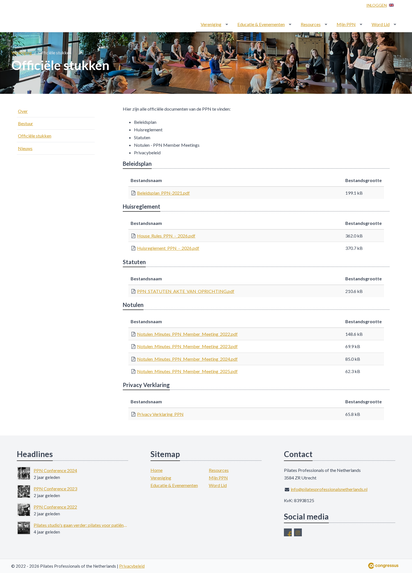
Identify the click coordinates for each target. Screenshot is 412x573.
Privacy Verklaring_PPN (160, 414)
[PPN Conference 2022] (24, 510)
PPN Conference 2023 (55, 488)
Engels (391, 5)
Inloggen (376, 5)
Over (23, 111)
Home (157, 470)
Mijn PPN (346, 24)
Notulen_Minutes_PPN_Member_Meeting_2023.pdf (187, 346)
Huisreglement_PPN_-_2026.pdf (168, 248)
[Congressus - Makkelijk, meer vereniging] (383, 566)
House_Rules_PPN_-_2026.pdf (166, 235)
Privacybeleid (132, 566)
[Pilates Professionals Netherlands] (44, 16)
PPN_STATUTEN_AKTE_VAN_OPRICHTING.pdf (185, 291)
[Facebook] (288, 532)
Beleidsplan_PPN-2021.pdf (163, 192)
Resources (311, 24)
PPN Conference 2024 (55, 470)
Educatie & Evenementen (261, 24)
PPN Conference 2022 (55, 506)
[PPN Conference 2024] (24, 473)
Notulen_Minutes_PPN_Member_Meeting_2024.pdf (187, 359)
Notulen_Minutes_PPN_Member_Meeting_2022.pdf (187, 334)
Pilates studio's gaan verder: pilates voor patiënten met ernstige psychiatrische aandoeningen (81, 525)
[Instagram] (298, 532)
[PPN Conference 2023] (24, 492)
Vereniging (211, 24)
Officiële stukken (34, 135)
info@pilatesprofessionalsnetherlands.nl (329, 489)
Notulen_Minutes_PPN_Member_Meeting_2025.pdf (187, 371)
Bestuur (25, 123)
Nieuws (25, 148)
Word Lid (381, 24)
